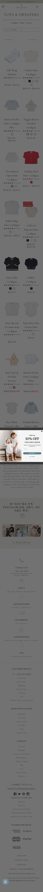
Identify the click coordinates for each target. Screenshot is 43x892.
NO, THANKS (32, 456)
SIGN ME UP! (32, 453)
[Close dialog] (41, 431)
